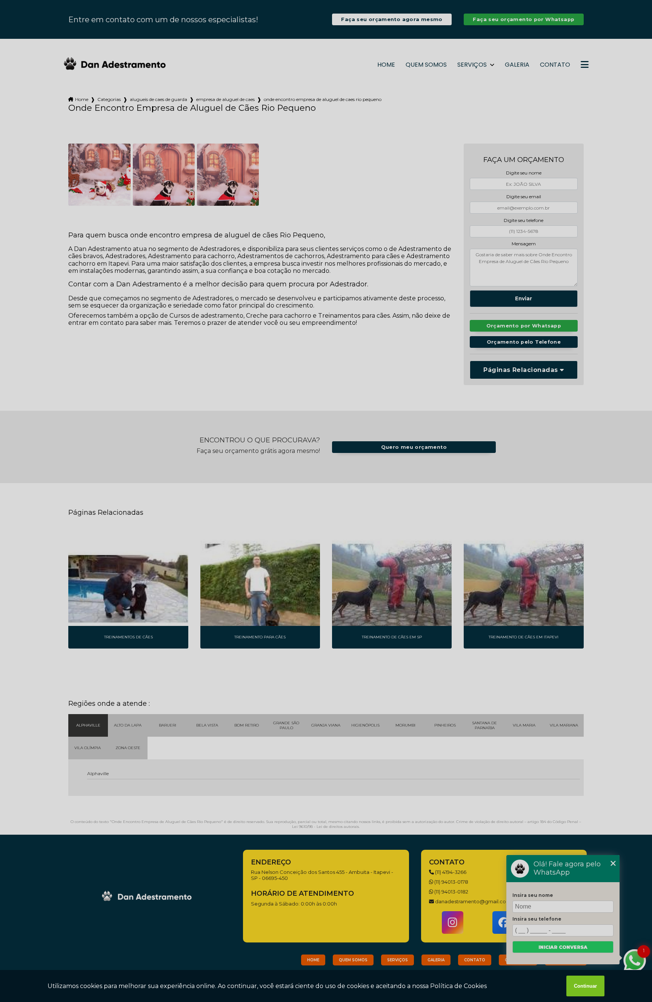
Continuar (585, 986)
